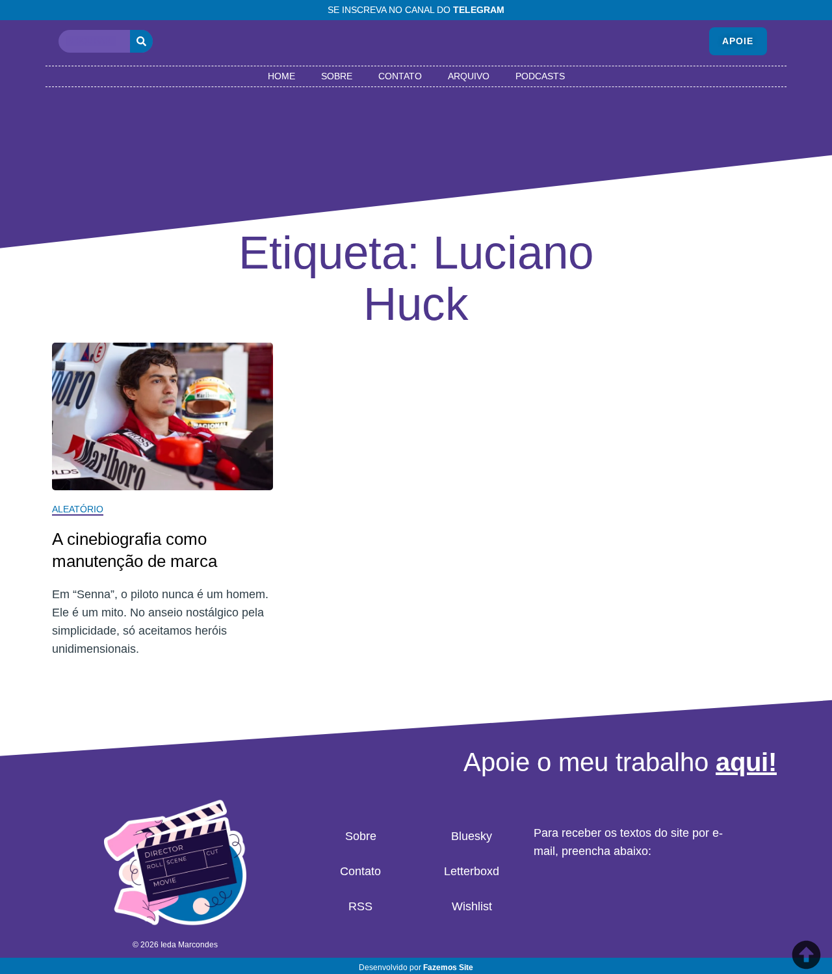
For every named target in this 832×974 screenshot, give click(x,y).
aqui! (746, 762)
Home (281, 76)
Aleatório (77, 509)
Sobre (336, 76)
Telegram (478, 10)
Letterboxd (471, 871)
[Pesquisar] (141, 41)
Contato (400, 76)
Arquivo (468, 76)
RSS (360, 906)
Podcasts (540, 76)
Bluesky (471, 836)
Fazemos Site (448, 967)
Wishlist (472, 906)
